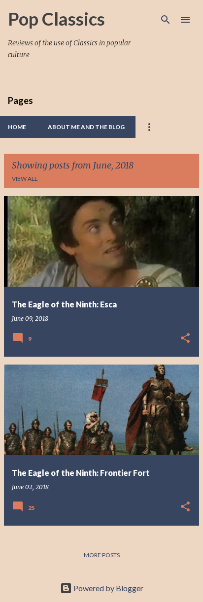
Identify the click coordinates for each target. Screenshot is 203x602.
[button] (185, 338)
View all (24, 178)
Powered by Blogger (107, 588)
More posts (102, 555)
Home (17, 127)
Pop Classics (56, 19)
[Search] (165, 20)
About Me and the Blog (86, 127)
